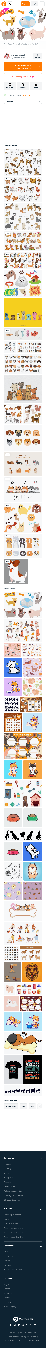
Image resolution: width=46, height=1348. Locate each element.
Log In (34, 4)
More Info (9, 100)
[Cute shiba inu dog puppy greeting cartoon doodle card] (22, 521)
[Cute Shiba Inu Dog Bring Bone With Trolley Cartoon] (13, 1300)
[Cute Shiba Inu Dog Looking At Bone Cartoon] (13, 753)
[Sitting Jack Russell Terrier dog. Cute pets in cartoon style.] (16, 604)
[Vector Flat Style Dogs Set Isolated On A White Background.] (22, 215)
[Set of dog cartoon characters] (22, 259)
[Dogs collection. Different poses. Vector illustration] (15, 1175)
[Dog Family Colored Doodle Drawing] (22, 401)
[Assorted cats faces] (22, 578)
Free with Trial (23, 66)
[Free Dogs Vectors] (22, 637)
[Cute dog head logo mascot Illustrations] (14, 1215)
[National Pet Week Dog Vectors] (22, 311)
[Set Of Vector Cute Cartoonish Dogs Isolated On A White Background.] (22, 160)
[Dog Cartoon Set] (22, 240)
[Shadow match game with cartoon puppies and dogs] (13, 809)
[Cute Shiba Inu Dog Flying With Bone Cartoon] (13, 1280)
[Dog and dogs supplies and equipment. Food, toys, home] (22, 920)
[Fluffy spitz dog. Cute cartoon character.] (30, 1210)
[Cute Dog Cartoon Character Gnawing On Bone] (22, 1322)
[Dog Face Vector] (22, 470)
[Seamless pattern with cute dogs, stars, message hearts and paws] (13, 1076)
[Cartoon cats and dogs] (16, 359)
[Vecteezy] (3, 3)
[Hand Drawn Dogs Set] (10, 345)
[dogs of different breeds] (12, 682)
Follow (37, 58)
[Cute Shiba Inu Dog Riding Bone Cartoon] (13, 829)
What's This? (27, 95)
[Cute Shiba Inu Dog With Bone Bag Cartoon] (13, 876)
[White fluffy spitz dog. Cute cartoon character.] (11, 1246)
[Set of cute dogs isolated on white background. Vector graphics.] (13, 446)
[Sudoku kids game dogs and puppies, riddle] (14, 791)
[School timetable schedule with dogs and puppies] (22, 853)
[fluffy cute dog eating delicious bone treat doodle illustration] (13, 714)
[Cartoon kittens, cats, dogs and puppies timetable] (15, 1262)
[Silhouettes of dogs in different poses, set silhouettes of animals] (22, 980)
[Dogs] (13, 426)
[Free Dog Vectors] (22, 281)
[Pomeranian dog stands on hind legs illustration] (13, 1056)
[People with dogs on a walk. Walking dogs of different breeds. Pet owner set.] (22, 1138)
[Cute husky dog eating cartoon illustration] (13, 896)
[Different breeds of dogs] (22, 188)
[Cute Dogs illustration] (22, 496)
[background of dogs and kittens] (13, 1096)
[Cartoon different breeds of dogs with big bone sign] (22, 1116)
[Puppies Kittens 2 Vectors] (22, 550)
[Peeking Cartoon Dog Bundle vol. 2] (11, 1158)
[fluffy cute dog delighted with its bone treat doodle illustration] (13, 1017)
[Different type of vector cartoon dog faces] (22, 376)
